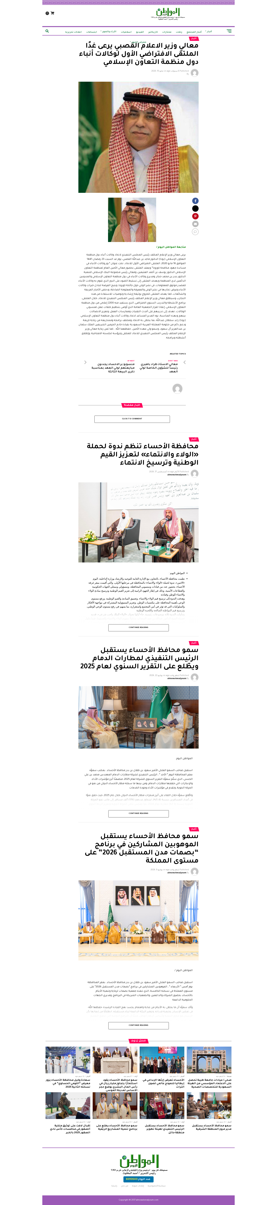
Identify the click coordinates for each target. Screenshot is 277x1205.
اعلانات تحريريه (73, 32)
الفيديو (140, 32)
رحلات (179, 32)
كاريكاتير (153, 32)
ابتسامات (91, 32)
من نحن (124, 1186)
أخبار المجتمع (194, 32)
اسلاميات (126, 32)
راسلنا (114, 1186)
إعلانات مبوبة (138, 1186)
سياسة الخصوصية (157, 1186)
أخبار (209, 32)
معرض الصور (139, 42)
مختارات (166, 32)
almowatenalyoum (176, 475)
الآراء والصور (109, 32)
